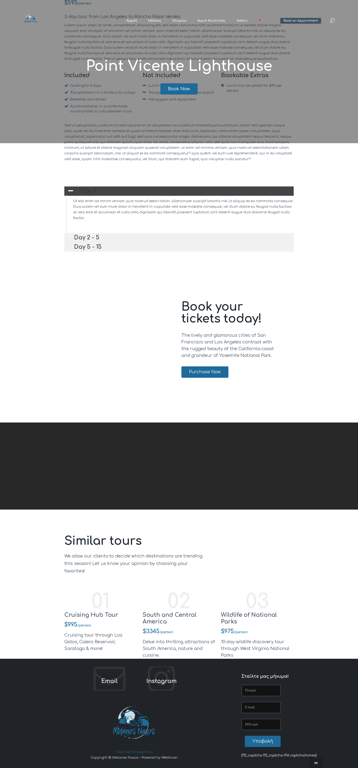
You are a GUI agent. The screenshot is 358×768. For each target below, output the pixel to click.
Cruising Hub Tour (91, 615)
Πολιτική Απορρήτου (134, 752)
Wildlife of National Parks (249, 618)
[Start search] (332, 21)
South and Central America (169, 618)
